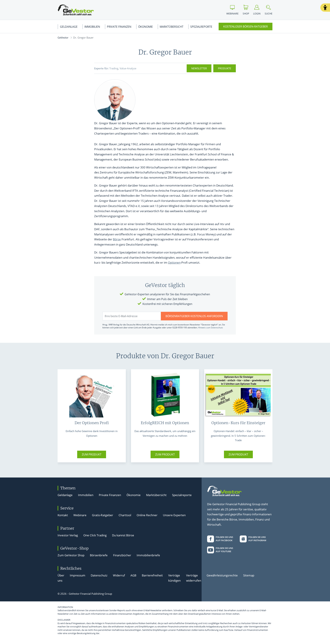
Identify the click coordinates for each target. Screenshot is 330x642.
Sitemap (248, 575)
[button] (325, 7)
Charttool (125, 515)
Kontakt (63, 515)
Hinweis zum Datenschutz (210, 327)
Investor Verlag (68, 535)
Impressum (77, 575)
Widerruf (119, 575)
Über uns (61, 577)
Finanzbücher (122, 555)
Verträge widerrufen (193, 577)
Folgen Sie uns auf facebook (224, 538)
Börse (117, 239)
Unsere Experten (174, 515)
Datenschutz (99, 575)
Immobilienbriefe (148, 555)
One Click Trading (95, 535)
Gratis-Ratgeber (102, 515)
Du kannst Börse (123, 535)
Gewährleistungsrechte (222, 575)
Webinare (79, 515)
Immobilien (92, 27)
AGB (133, 575)
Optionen (174, 262)
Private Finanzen (119, 27)
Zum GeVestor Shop (71, 555)
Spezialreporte (201, 27)
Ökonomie (145, 27)
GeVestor (63, 37)
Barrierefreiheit (152, 575)
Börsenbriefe (99, 555)
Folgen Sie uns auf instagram (257, 538)
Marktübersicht (171, 27)
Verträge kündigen (174, 577)
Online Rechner (147, 515)
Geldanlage (69, 27)
